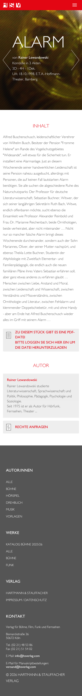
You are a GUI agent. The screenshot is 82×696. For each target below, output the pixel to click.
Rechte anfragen (31, 427)
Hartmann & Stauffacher (27, 593)
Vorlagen (14, 516)
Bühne (11, 489)
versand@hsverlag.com (21, 667)
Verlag (13, 581)
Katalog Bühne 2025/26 (24, 544)
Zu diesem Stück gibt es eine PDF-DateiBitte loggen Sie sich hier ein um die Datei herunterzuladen (45, 340)
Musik (10, 509)
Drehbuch (14, 502)
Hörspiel (13, 496)
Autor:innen (19, 470)
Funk (10, 565)
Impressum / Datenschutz (26, 600)
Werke (12, 532)
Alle (9, 482)
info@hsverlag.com (27, 656)
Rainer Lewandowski (33, 57)
